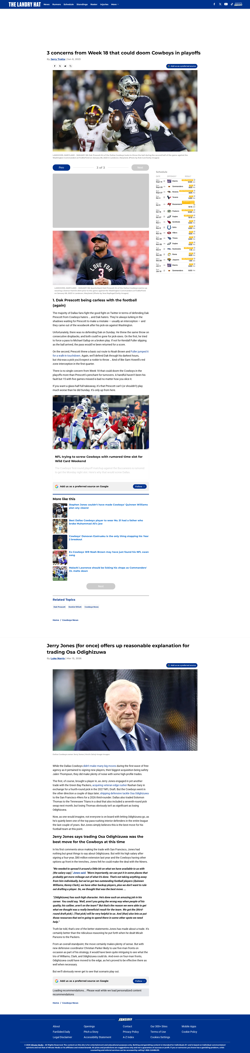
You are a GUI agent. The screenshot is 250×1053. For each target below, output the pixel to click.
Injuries (104, 4)
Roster (93, 4)
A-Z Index (128, 1037)
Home (56, 620)
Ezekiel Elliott (75, 607)
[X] (220, 4)
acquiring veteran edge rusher (109, 785)
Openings (89, 1026)
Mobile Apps (189, 1026)
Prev (61, 167)
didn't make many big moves (99, 765)
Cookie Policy (189, 1031)
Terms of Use (158, 1031)
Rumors (56, 4)
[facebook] (214, 4)
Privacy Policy (131, 1031)
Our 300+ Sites (158, 1026)
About (56, 1026)
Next (140, 167)
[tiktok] (232, 4)
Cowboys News (92, 607)
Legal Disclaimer (62, 1037)
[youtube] (226, 4)
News (46, 4)
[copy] (70, 66)
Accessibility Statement (97, 1037)
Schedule (69, 4)
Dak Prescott (59, 607)
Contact (127, 1026)
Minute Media (37, 1045)
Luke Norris (58, 658)
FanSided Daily (61, 1031)
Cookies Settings (160, 1037)
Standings (82, 4)
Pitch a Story (91, 1031)
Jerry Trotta (58, 59)
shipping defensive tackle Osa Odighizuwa (124, 793)
